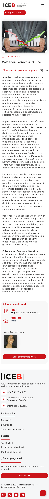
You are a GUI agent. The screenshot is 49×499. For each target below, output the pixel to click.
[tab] (20, 70)
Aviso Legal (7, 443)
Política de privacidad (12, 447)
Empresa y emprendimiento (25, 312)
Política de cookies (11, 452)
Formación (6, 420)
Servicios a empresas (12, 429)
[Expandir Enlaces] (43, 493)
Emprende (6, 425)
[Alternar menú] (42, 5)
